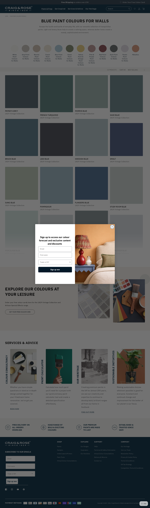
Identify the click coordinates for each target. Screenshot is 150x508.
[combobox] (54, 262)
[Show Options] (70, 262)
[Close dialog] (112, 227)
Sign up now (55, 269)
